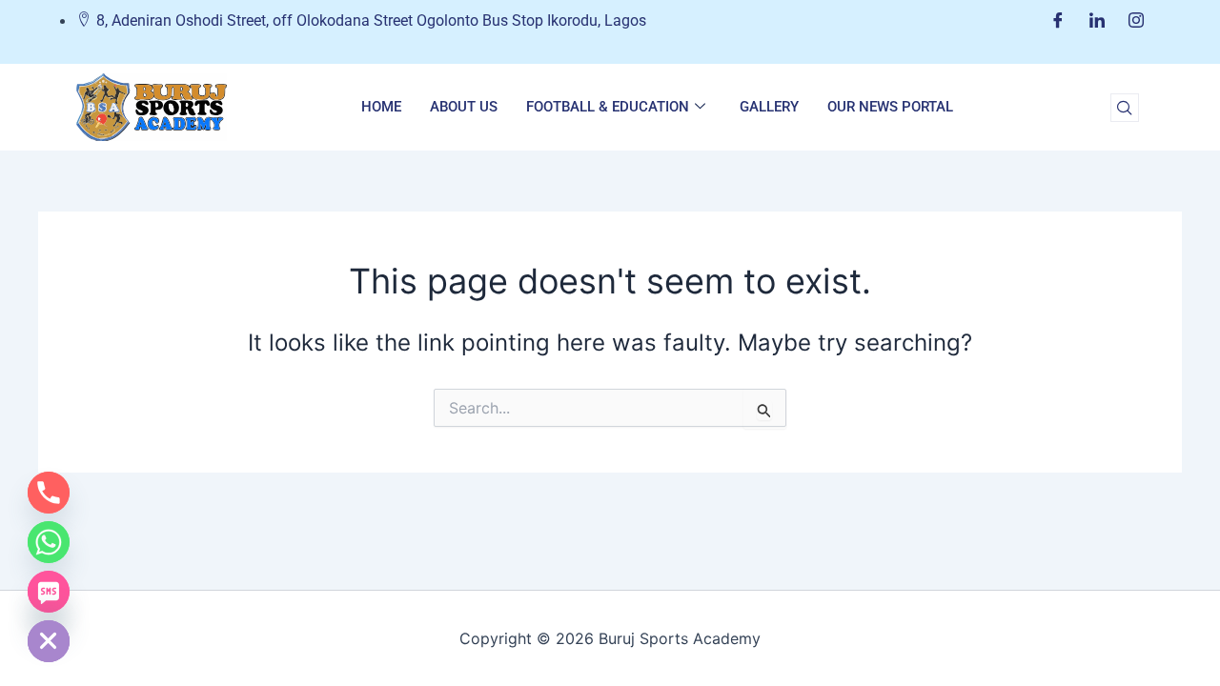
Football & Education (607, 106)
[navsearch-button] (1124, 107)
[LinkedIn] (1097, 21)
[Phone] (49, 493)
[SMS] (49, 592)
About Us (464, 106)
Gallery (769, 106)
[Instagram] (1136, 21)
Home (381, 106)
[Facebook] (1058, 21)
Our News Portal (890, 106)
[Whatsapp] (49, 542)
